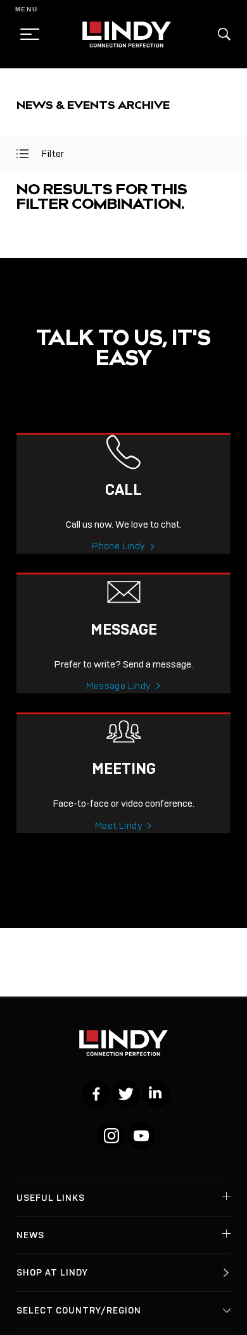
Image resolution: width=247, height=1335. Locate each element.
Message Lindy (118, 686)
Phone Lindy (118, 546)
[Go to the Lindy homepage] (126, 34)
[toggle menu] (25, 34)
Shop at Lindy (52, 1272)
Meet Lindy (118, 825)
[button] (224, 34)
